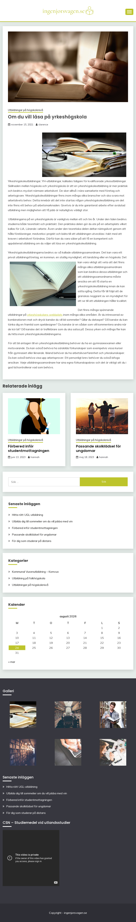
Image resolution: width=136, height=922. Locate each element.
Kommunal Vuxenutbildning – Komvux (35, 571)
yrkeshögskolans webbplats (45, 314)
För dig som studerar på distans (31, 541)
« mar (11, 662)
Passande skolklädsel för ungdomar (98, 448)
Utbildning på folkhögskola (28, 578)
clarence (43, 124)
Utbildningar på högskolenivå (25, 110)
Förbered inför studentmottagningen (28, 448)
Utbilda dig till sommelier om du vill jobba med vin (42, 521)
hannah (35, 457)
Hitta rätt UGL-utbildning (27, 514)
